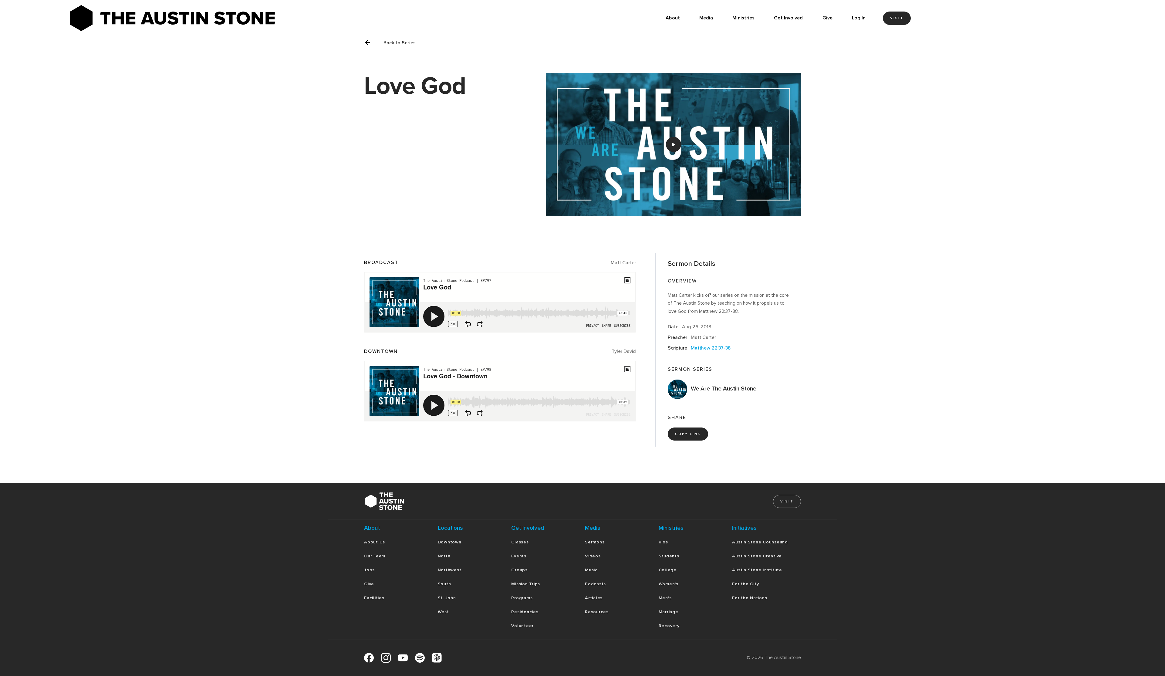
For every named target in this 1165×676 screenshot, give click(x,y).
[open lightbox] (673, 144)
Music (591, 570)
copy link (688, 434)
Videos (593, 556)
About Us (374, 542)
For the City (745, 583)
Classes (519, 542)
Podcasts (595, 583)
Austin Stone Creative (757, 556)
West (443, 611)
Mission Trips (525, 583)
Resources (597, 611)
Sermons (594, 542)
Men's (665, 597)
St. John (447, 597)
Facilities (374, 597)
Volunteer (522, 625)
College (668, 570)
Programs (521, 597)
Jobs (369, 570)
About (673, 18)
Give (827, 18)
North (444, 556)
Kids (663, 542)
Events (518, 556)
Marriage (668, 611)
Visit (896, 18)
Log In (859, 18)
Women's (668, 583)
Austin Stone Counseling (760, 542)
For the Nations (749, 597)
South (444, 583)
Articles (594, 597)
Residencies (524, 611)
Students (669, 556)
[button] (706, 18)
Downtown (449, 542)
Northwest (449, 570)
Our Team (374, 556)
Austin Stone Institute (757, 570)
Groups (519, 570)
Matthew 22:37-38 (711, 348)
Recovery (669, 625)
